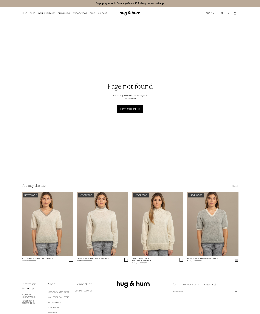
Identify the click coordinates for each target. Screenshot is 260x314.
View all (235, 186)
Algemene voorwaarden (29, 296)
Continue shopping (130, 109)
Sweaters (52, 312)
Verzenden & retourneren (28, 302)
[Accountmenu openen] (228, 13)
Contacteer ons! (83, 291)
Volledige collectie (58, 297)
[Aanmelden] (235, 291)
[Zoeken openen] (222, 13)
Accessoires (54, 302)
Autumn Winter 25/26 (58, 292)
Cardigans (53, 307)
